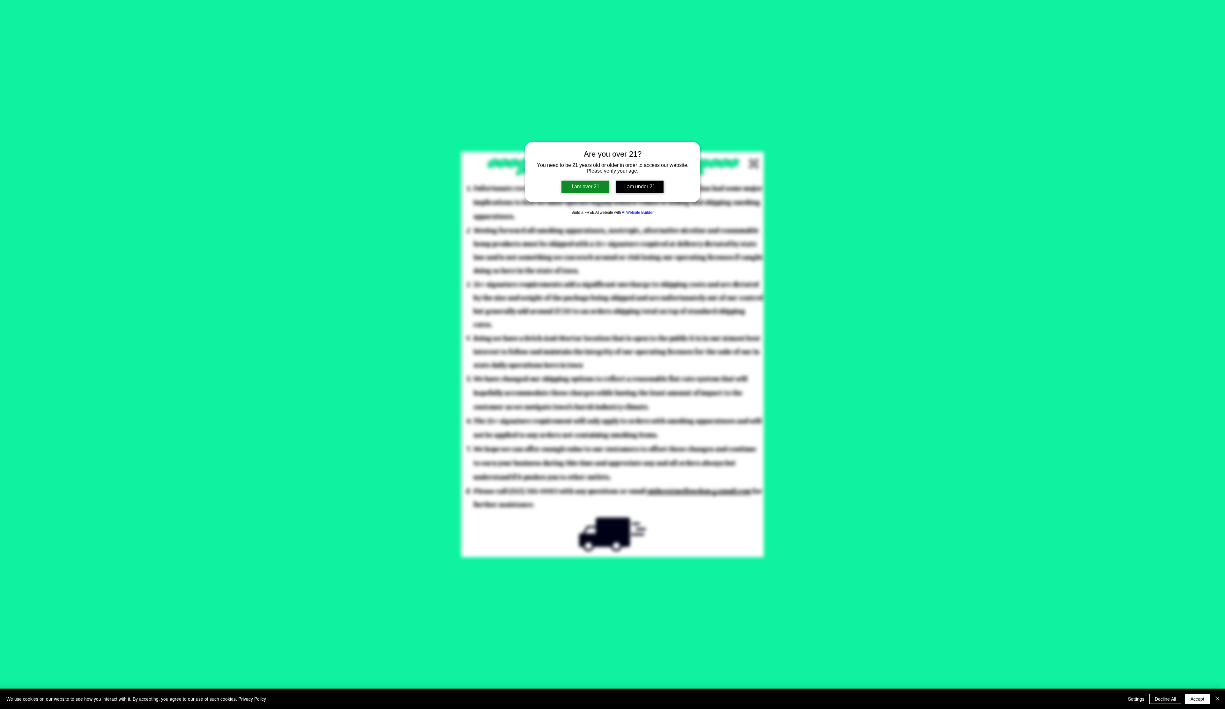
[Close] (1217, 699)
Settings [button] (1136, 699)
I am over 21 (585, 186)
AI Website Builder (638, 212)
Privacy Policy (252, 699)
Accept (1197, 699)
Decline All (1165, 699)
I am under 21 (639, 186)
